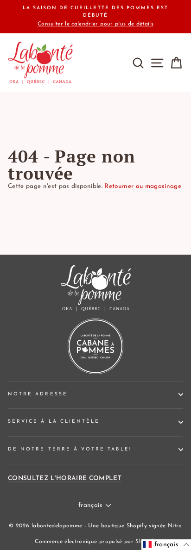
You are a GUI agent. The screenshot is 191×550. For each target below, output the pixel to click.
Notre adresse (38, 394)
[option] (95, 17)
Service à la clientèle (54, 421)
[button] (166, 544)
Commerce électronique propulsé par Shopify (95, 541)
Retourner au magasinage (142, 186)
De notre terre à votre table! (70, 449)
